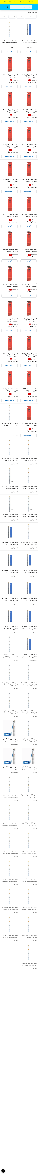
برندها (21, 17)
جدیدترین (30, 17)
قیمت (13, 17)
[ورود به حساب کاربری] (7, 7)
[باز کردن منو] (35, 6)
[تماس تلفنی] (3, 1171)
